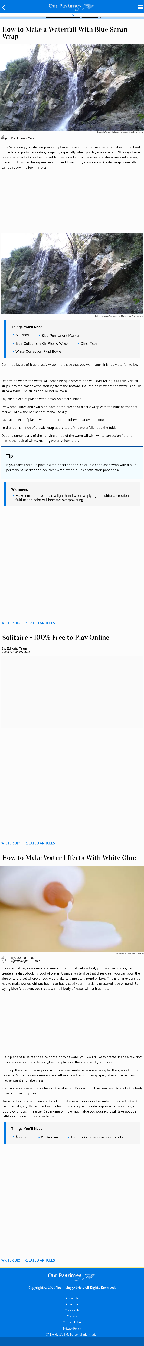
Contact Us (72, 1310)
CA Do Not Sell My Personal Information (72, 1334)
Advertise (72, 1304)
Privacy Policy (72, 1328)
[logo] (72, 6)
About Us (72, 1298)
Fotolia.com (138, 132)
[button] (3, 7)
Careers (72, 1316)
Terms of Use (72, 1322)
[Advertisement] (72, 206)
